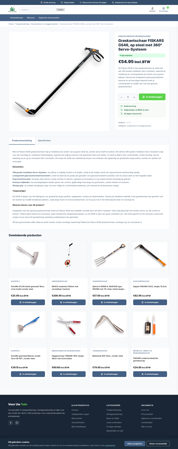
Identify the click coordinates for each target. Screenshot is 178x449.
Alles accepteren (134, 443)
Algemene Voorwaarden (49, 18)
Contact (75, 410)
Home (11, 24)
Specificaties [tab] (44, 140)
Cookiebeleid (146, 422)
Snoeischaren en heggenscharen (44, 24)
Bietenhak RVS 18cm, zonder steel (107, 356)
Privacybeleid (147, 414)
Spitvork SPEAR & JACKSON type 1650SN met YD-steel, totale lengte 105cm (108, 289)
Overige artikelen (113, 426)
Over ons (145, 410)
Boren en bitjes (112, 418)
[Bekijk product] (44, 243)
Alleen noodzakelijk (158, 443)
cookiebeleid (110, 445)
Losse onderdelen (114, 422)
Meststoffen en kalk (114, 431)
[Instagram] (16, 422)
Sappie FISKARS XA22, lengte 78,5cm (150, 286)
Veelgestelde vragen (80, 414)
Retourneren (77, 418)
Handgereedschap (114, 414)
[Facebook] (10, 422)
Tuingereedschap (22, 24)
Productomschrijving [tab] (22, 140)
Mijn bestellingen (79, 426)
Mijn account (146, 426)
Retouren (31, 18)
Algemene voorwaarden (151, 418)
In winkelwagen (154, 97)
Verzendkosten (16, 18)
